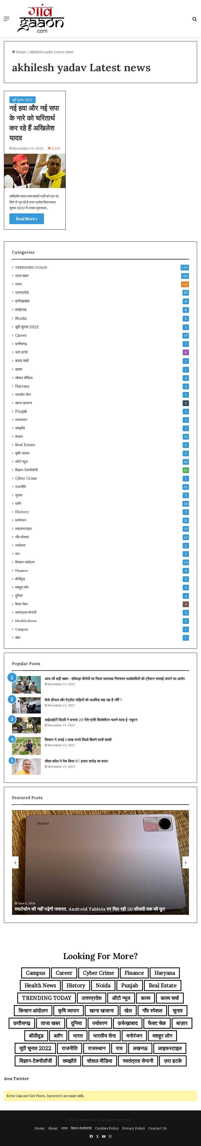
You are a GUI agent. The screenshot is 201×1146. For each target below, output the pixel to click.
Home (20, 52)
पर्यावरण (20, 545)
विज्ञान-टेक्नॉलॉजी (26, 470)
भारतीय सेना (23, 394)
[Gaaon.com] (41, 19)
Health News (26, 621)
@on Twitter (16, 1078)
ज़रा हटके (21, 352)
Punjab (21, 411)
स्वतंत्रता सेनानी (25, 612)
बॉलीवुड (20, 579)
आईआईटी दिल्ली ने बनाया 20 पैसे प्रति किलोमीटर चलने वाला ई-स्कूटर (91, 719)
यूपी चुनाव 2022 (22, 100)
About (53, 1128)
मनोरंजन (20, 520)
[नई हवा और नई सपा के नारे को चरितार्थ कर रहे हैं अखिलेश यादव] (34, 171)
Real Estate (25, 444)
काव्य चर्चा (22, 360)
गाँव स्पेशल (22, 537)
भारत (18, 284)
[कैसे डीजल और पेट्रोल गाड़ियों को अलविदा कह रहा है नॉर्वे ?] (26, 705)
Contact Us (157, 1128)
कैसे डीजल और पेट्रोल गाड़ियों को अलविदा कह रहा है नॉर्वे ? (83, 699)
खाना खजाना (23, 403)
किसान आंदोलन (25, 562)
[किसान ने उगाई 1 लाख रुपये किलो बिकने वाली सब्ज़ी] (26, 746)
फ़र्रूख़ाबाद (22, 300)
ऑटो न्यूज (21, 461)
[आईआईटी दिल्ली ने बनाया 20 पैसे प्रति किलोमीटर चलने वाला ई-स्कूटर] (26, 725)
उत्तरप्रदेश (22, 292)
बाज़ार (19, 436)
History (22, 512)
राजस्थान (21, 419)
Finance (21, 570)
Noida (20, 318)
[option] (100, 862)
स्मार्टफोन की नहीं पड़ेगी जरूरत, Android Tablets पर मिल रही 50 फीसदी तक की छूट (90, 909)
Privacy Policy (133, 1128)
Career (21, 335)
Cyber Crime (26, 478)
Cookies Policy (107, 1128)
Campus (21, 629)
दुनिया (19, 596)
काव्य (18, 369)
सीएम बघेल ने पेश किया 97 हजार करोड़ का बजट (76, 761)
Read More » (26, 219)
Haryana (22, 386)
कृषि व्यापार (22, 453)
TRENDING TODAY (31, 267)
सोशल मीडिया (24, 377)
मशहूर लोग (22, 587)
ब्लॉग (18, 503)
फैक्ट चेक (21, 604)
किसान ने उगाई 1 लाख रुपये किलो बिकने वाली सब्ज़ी (78, 739)
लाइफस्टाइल (23, 529)
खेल (17, 637)
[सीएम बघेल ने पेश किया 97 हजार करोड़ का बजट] (26, 767)
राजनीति (20, 487)
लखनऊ (20, 309)
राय (17, 553)
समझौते (20, 428)
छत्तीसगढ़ (21, 343)
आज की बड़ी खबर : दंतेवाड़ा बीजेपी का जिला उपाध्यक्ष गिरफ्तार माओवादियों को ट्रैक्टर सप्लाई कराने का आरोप (115, 678)
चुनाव (18, 495)
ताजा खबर (22, 276)
